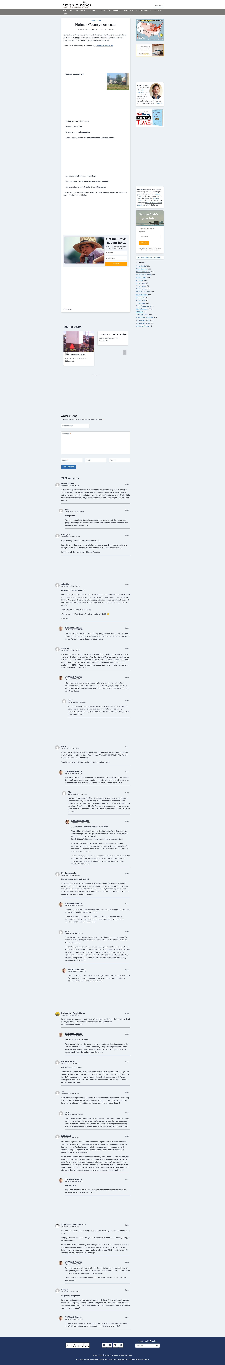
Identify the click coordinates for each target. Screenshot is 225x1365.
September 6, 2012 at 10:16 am (70, 536)
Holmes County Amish (104, 46)
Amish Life (139, 297)
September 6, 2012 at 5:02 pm (70, 1093)
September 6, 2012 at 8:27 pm (70, 1226)
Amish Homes (141, 289)
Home (65, 11)
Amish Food (140, 283)
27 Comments (109, 29)
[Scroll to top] (220, 1358)
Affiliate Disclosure (125, 1355)
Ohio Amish (68, 309)
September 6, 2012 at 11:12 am (70, 1015)
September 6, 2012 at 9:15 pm (73, 773)
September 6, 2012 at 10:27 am (70, 650)
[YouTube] (104, 1345)
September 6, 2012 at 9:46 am (70, 485)
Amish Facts (140, 280)
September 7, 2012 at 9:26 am (77, 702)
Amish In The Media (143, 292)
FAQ (149, 192)
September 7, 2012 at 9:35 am (74, 933)
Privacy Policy (98, 1355)
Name (65, 460)
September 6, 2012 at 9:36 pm (74, 1264)
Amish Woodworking (143, 306)
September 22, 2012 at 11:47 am (74, 511)
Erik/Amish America (73, 627)
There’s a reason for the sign (112, 334)
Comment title (67, 426)
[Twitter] (115, 1345)
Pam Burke (66, 1135)
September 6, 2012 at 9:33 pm (74, 1181)
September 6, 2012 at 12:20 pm (70, 1063)
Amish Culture (96, 20)
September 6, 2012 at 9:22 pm (74, 679)
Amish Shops (140, 303)
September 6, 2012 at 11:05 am (70, 875)
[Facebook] (109, 1345)
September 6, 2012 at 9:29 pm (74, 1035)
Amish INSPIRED (142, 295)
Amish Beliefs (141, 266)
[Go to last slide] (66, 352)
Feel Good (139, 312)
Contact (107, 1355)
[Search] (157, 1345)
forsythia (65, 648)
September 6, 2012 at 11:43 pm (77, 794)
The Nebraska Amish (75, 354)
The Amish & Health (143, 323)
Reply (127, 484)
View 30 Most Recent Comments (148, 257)
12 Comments (69, 361)
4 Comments (103, 340)
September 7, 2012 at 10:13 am (77, 971)
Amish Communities (143, 272)
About (65, 14)
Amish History (141, 286)
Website (113, 460)
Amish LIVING (141, 300)
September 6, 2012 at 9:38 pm (74, 629)
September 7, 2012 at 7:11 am (70, 1291)
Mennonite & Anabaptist (144, 317)
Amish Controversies (143, 275)
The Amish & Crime (143, 320)
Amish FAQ (93, 11)
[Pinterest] (120, 1345)
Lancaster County (142, 315)
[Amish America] (76, 4)
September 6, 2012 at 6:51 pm (70, 1137)
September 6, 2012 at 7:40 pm (74, 1114)
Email (88, 460)
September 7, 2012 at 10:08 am (80, 822)
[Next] (124, 352)
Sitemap (115, 1355)
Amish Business (141, 269)
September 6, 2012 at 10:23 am (70, 586)
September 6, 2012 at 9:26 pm (74, 905)
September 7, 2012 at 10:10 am (74, 1319)
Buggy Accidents (142, 309)
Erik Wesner (84, 29)
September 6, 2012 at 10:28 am (70, 748)
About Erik (159, 103)
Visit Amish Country (143, 326)
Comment (66, 434)
